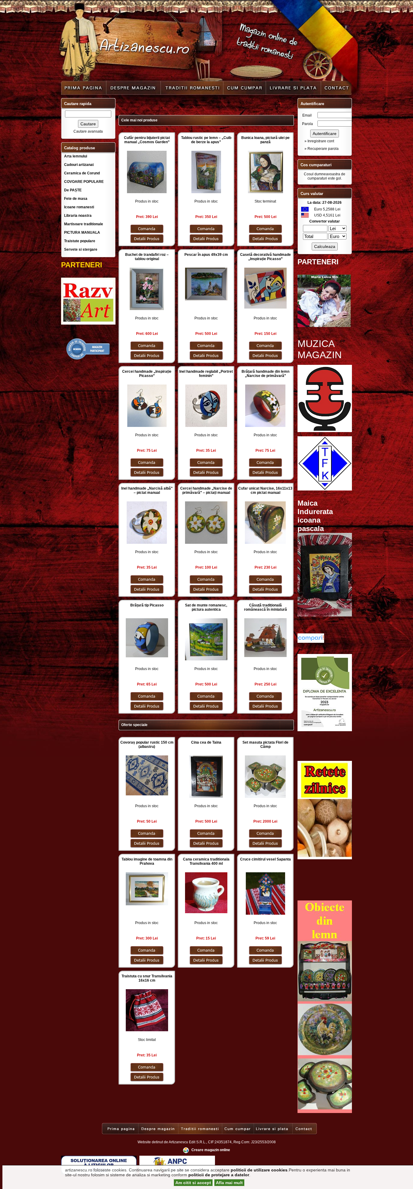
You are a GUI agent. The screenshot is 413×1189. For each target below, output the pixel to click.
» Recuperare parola (321, 149)
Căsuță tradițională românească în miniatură (265, 607)
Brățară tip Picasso (147, 605)
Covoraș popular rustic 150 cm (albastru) (147, 744)
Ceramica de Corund (82, 173)
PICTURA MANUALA (82, 232)
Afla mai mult (229, 1182)
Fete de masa (75, 199)
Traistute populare (79, 241)
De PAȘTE (73, 190)
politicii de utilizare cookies (259, 1170)
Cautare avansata (88, 131)
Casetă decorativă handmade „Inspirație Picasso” (265, 257)
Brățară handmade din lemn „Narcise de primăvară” (265, 373)
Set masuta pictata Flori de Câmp (265, 744)
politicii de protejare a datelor (218, 1174)
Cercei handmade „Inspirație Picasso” (146, 373)
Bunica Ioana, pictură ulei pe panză (265, 140)
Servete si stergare (80, 249)
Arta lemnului (75, 156)
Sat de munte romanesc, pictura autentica (206, 607)
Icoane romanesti (79, 207)
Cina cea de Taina (206, 742)
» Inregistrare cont (319, 141)
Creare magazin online (210, 1150)
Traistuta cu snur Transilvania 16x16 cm (147, 978)
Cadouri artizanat (79, 165)
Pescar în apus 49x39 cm (206, 255)
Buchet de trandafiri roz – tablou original (147, 257)
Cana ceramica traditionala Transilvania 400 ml (206, 861)
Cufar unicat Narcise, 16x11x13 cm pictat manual (265, 490)
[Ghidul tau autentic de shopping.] (311, 641)
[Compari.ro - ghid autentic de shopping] (88, 359)
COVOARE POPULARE (84, 182)
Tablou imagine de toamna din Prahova (147, 861)
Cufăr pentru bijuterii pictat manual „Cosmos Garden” (147, 140)
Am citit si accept (193, 1182)
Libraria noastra (78, 215)
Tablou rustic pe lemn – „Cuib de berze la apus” (206, 140)
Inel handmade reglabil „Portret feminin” (206, 373)
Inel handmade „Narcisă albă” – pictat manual (147, 490)
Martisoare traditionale (83, 224)
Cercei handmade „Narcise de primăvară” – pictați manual (206, 490)
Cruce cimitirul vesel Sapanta (265, 859)
